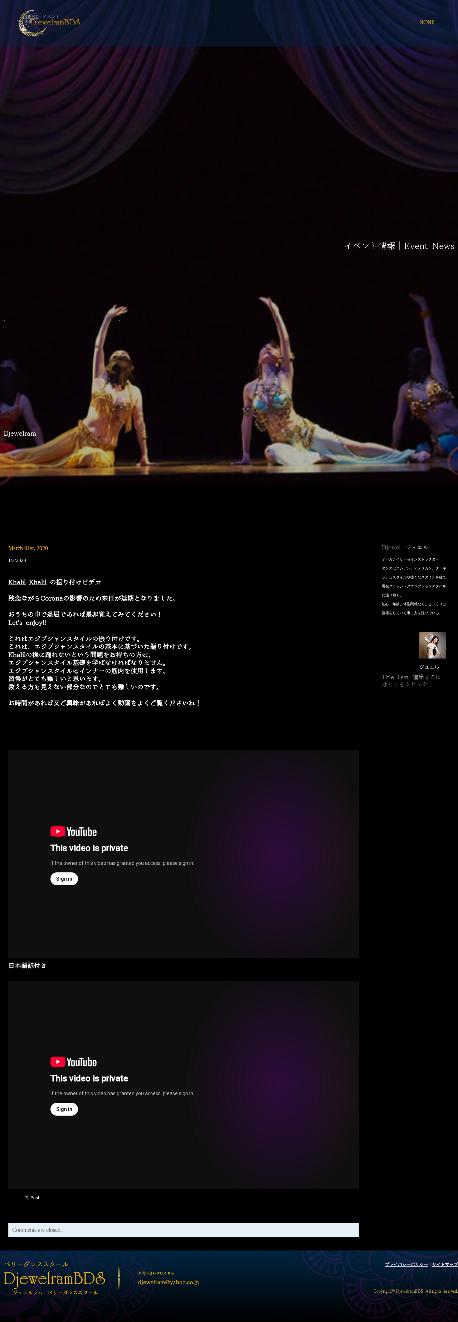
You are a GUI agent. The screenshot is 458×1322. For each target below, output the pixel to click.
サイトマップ (445, 1264)
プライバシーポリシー (406, 1264)
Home (427, 23)
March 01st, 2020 (28, 548)
